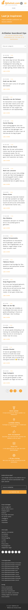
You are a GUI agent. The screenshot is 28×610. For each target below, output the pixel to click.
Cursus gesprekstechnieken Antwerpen (11, 564)
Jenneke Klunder (8, 349)
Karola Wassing (8, 123)
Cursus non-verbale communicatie (10, 592)
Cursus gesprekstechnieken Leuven (10, 574)
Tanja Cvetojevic (8, 373)
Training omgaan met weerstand (9, 594)
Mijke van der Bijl (8, 305)
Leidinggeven (4, 518)
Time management (6, 507)
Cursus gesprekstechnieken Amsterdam (11, 562)
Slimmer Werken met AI (7, 508)
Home (13, 8)
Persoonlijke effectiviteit (7, 514)
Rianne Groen (7, 194)
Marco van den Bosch (10, 147)
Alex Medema (7, 218)
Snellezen (3, 512)
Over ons (3, 541)
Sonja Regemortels (9, 282)
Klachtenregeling (5, 538)
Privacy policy (4, 543)
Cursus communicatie (6, 587)
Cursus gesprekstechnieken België (9, 566)
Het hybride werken (6, 516)
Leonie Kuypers (8, 57)
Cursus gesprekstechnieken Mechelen (10, 576)
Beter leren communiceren (8, 590)
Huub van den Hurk (9, 81)
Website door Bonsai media (14, 607)
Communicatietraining (6, 588)
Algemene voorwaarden (7, 532)
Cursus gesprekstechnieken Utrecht (10, 580)
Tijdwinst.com (15, 605)
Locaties (3, 539)
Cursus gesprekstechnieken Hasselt (10, 572)
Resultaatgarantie (5, 545)
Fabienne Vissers (8, 262)
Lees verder (6, 71)
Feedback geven (5, 510)
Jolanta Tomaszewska (10, 238)
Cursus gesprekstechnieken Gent (9, 570)
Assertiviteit (4, 520)
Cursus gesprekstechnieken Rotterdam (11, 578)
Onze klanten (4, 536)
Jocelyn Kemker (8, 327)
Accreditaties (4, 534)
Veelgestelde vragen (6, 547)
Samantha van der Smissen (12, 99)
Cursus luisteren (5, 596)
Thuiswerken (4, 522)
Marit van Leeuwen (9, 170)
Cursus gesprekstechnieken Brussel (10, 568)
